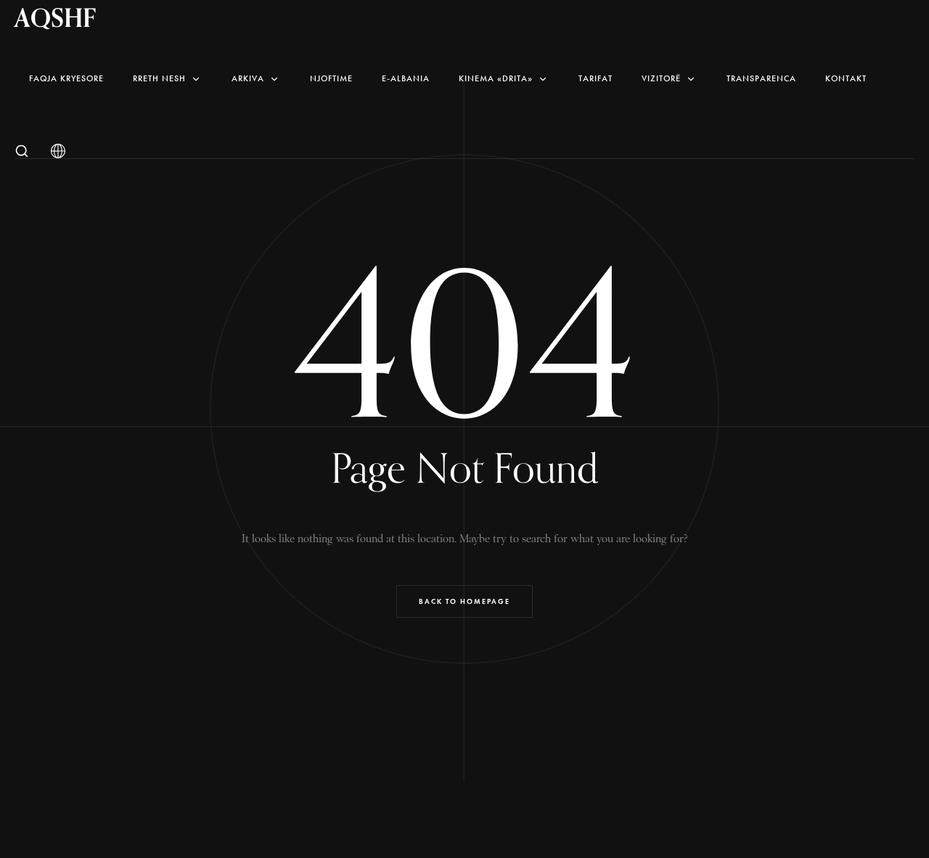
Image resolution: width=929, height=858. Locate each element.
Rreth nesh (159, 78)
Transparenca (761, 78)
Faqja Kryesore (66, 78)
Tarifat (595, 78)
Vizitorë (661, 78)
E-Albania (406, 78)
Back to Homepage (464, 601)
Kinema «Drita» (496, 78)
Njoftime (331, 78)
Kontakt (846, 78)
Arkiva (248, 78)
